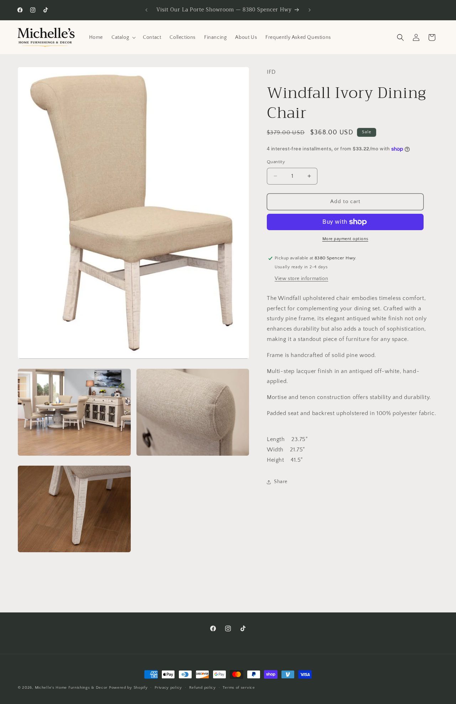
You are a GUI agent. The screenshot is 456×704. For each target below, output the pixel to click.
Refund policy (202, 687)
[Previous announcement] (146, 10)
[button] (123, 37)
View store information (301, 278)
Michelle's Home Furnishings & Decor (71, 687)
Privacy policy (168, 687)
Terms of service (239, 687)
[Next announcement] (309, 10)
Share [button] (280, 482)
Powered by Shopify (128, 687)
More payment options (345, 239)
